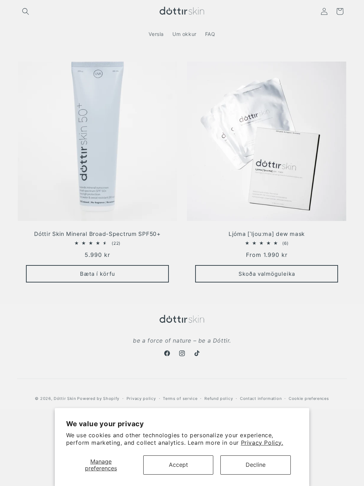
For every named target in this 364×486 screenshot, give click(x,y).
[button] (25, 11)
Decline (256, 464)
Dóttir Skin (65, 398)
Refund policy (218, 398)
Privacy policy (141, 398)
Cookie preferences (309, 398)
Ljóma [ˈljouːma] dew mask (267, 234)
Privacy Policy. (262, 442)
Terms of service (180, 398)
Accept (178, 464)
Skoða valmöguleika (267, 273)
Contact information (261, 398)
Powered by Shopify (98, 398)
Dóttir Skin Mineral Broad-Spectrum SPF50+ (97, 234)
